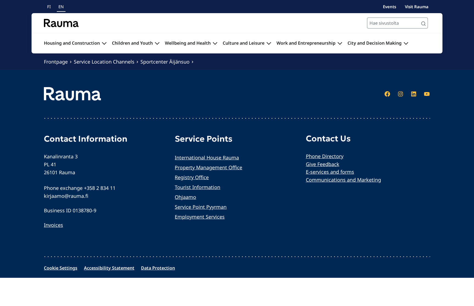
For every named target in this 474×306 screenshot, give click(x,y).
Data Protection (158, 268)
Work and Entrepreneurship (305, 43)
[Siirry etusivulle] (61, 23)
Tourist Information (197, 187)
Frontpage (56, 61)
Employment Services (200, 216)
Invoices (53, 225)
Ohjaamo (185, 197)
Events (389, 6)
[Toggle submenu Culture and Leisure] (269, 43)
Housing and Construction (72, 43)
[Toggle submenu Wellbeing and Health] (215, 43)
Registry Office (192, 177)
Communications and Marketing (343, 179)
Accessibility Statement (109, 268)
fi (49, 6)
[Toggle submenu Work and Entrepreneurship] (340, 43)
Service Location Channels (104, 61)
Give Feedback (322, 164)
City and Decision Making (375, 43)
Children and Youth (132, 43)
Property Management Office (208, 167)
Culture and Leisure (243, 43)
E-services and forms (330, 171)
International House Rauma (207, 157)
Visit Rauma (416, 6)
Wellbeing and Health (188, 43)
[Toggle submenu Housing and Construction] (104, 43)
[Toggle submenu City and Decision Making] (406, 43)
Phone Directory (324, 156)
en (61, 6)
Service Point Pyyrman (201, 207)
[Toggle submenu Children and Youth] (157, 43)
